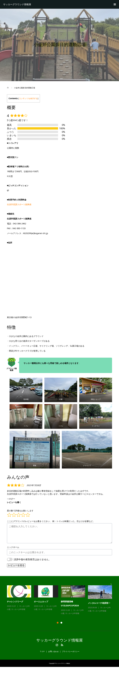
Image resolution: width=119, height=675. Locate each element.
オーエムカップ (41, 601)
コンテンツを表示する (28, 98)
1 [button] (57, 623)
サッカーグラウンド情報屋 (17, 4)
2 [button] (61, 623)
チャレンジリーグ (15, 601)
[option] (61, 600)
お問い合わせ (53, 651)
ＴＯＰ (42, 651)
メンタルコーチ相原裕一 (99, 603)
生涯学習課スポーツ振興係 (19, 204)
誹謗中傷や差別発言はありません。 (32, 559)
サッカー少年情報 (18, 609)
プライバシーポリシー (70, 651)
